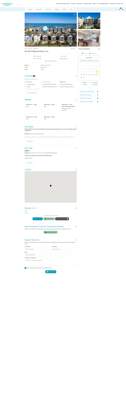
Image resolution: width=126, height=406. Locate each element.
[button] (27, 29)
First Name (27, 246)
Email (26, 252)
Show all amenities (31, 92)
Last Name (54, 246)
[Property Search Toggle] (113, 9)
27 (91, 74)
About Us (95, 3)
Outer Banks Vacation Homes (63, 3)
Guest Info (73, 3)
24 (83, 74)
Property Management (103, 3)
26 (89, 74)
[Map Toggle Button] (116, 9)
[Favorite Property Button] (74, 14)
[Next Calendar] (98, 58)
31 (83, 77)
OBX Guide (79, 3)
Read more (30, 141)
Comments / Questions (30, 258)
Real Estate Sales (87, 3)
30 (81, 77)
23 (81, 74)
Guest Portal (113, 3)
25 (86, 74)
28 (94, 74)
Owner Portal (120, 3)
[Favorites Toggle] (122, 9)
